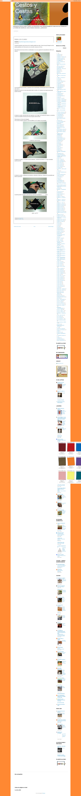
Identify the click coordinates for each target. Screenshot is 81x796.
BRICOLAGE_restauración (61, 73)
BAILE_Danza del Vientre (61, 64)
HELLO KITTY (59, 145)
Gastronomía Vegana (61, 564)
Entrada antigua (50, 226)
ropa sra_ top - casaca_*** (61, 305)
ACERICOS (59, 54)
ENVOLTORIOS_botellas (61, 129)
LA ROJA (58, 170)
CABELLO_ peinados (60, 77)
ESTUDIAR (59, 135)
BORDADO (59, 71)
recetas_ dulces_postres (61, 266)
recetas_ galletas (60, 269)
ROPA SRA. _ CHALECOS (61, 313)
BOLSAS (58, 69)
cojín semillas (59, 82)
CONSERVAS (59, 94)
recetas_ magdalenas (60, 273)
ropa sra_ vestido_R (60, 311)
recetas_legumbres (60, 279)
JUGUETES (59, 167)
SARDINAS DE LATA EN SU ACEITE (64, 591)
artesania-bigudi (60, 494)
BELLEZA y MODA (60, 66)
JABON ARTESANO (60, 154)
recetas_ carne (59, 261)
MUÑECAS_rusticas (60, 215)
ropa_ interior (59, 316)
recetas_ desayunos (60, 262)
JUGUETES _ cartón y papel (61, 168)
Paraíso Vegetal (60, 647)
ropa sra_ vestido (60, 309)
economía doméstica (60, 121)
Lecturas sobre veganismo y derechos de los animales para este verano (61, 566)
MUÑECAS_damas (60, 210)
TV (57, 336)
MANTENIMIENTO (60, 180)
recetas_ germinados (60, 270)
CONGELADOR (59, 93)
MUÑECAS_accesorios (61, 204)
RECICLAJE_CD (60, 291)
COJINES (58, 83)
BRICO (58, 72)
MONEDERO (59, 192)
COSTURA (16, 31)
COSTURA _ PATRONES (61, 108)
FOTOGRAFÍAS (59, 140)
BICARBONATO (59, 67)
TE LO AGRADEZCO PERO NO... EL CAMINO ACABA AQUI (61, 696)
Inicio (34, 226)
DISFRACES (59, 120)
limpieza (58, 178)
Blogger (44, 793)
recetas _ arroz (59, 239)
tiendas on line (59, 332)
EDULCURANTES (60, 124)
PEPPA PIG (59, 233)
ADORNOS (59, 55)
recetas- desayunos (60, 285)
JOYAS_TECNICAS (60, 166)
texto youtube (59, 436)
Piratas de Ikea (59, 724)
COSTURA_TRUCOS (60, 113)
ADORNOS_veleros (60, 58)
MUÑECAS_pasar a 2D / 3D (61, 212)
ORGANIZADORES (60, 228)
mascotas (58, 188)
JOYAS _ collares (60, 159)
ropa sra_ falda (59, 301)
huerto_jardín (59, 147)
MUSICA (58, 222)
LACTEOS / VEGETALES (61, 172)
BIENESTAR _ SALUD (60, 68)
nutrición (58, 225)
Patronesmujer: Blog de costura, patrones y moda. (61, 489)
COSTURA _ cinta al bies (61, 99)
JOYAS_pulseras (60, 165)
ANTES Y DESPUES (60, 61)
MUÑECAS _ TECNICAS (61, 200)
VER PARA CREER (60, 339)
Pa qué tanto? (59, 41)
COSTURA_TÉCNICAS (61, 112)
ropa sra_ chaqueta (60, 300)
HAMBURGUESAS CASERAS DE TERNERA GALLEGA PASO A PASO (61, 635)
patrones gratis (59, 232)
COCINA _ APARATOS (60, 81)
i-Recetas (59, 622)
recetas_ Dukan (59, 263)
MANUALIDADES (60, 181)
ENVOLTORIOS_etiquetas (61, 131)
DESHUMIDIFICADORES (61, 118)
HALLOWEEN (59, 144)
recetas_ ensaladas (60, 268)
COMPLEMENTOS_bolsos (61, 89)
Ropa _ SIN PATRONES (61, 299)
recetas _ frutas (59, 240)
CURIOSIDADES (60, 115)
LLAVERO (58, 179)
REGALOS (59, 294)
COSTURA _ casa (60, 98)
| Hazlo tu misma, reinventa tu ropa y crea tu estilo (61, 440)
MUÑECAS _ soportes (60, 199)
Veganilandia (59, 569)
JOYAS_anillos (59, 162)
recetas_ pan (59, 274)
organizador (59, 227)
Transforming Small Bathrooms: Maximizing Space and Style (60, 534)
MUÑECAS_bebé (60, 206)
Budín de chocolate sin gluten (63, 616)
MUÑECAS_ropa (60, 214)
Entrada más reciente (17, 226)
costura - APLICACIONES (61, 110)
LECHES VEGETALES (60, 174)
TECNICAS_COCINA (60, 328)
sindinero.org (59, 538)
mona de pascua (59, 191)
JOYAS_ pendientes (60, 160)
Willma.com (59, 502)
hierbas (58, 146)
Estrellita (58, 614)
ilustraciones (59, 150)
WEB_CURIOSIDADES (61, 340)
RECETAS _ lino (59, 245)
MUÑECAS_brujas (60, 207)
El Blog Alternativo (60, 532)
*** (57, 53)
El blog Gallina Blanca (61, 693)
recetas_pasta (59, 281)
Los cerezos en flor (60, 597)
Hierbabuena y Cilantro (61, 578)
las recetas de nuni (60, 702)
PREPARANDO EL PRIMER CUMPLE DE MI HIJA (64, 549)
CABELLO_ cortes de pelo (61, 75)
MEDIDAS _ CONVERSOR (61, 189)
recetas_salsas (59, 282)
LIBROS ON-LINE (60, 175)
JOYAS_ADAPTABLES (60, 161)
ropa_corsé (59, 324)
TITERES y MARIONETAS (61, 333)
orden (58, 226)
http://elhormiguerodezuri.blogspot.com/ (27, 41)
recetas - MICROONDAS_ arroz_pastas (61, 249)
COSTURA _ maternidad (61, 100)
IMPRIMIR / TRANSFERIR (61, 151)
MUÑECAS (59, 195)
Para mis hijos (59, 685)
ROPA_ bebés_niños (60, 315)
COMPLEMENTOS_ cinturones (60, 87)
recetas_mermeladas (60, 280)
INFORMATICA (59, 153)
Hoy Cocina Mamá (60, 651)
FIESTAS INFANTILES (60, 138)
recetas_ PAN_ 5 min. (60, 275)
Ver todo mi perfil (59, 42)
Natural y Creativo (60, 554)
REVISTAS (59, 298)
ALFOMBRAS (59, 60)
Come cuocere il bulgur (60, 543)
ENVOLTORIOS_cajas (60, 130)
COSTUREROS (59, 114)
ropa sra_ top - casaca (60, 304)
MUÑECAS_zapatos (60, 221)
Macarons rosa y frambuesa (63, 624)
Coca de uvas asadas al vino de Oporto (63, 600)
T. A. (57, 327)
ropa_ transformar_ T (60, 318)
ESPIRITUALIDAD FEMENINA (60, 134)
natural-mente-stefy (60, 542)
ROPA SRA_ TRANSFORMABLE (60, 308)
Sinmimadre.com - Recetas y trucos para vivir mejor (61, 700)
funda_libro (59, 141)
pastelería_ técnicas (60, 231)
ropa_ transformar (60, 317)
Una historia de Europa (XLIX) (64, 385)
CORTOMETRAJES (60, 95)
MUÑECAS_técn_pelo (60, 220)
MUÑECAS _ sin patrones (61, 197)
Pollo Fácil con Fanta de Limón (63, 680)
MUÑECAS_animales (60, 205)
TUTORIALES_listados (60, 335)
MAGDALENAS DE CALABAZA (64, 662)
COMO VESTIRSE (60, 84)
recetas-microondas (60, 286)
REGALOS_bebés (60, 295)
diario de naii (59, 435)
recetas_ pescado (60, 276)
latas (58, 173)
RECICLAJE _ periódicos (61, 288)
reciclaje (58, 287)
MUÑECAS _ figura (60, 196)
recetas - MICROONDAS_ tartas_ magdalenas (61, 258)
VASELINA (59, 337)
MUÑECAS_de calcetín (61, 211)
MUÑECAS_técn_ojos (60, 219)
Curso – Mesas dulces (60, 586)
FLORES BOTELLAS (60, 139)
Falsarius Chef (59, 589)
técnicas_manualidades (61, 329)
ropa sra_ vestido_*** (60, 310)
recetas (58, 236)
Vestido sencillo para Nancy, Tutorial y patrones (64, 412)
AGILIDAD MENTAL (60, 59)
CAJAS (58, 78)
